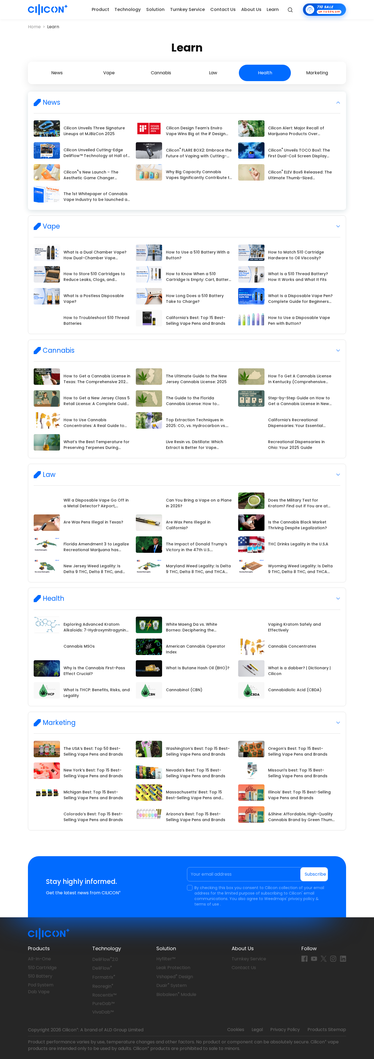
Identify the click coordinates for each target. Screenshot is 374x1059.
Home (34, 27)
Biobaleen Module (176, 994)
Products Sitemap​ (326, 1029)
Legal (257, 1029)
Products (39, 948)
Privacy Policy (285, 1029)
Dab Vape (39, 992)
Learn (273, 9)
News (57, 73)
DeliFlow (102, 968)
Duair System (171, 985)
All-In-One (39, 959)
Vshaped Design (174, 976)
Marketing (317, 73)
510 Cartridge (42, 967)
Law (213, 73)
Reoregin (102, 986)
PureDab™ (103, 1003)
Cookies (235, 1029)
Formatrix (103, 977)
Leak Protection (173, 967)
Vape (109, 73)
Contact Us (223, 9)
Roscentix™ (104, 995)
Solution (155, 9)
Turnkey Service (187, 9)
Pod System (40, 985)
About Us (251, 9)
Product (100, 9)
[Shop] (324, 9)
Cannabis (161, 73)
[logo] (47, 9)
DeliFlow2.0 (105, 959)
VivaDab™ (103, 1012)
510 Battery (40, 976)
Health (265, 73)
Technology (127, 9)
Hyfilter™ (166, 959)
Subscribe (315, 874)
